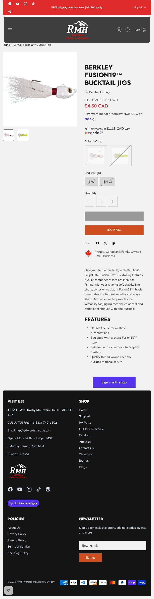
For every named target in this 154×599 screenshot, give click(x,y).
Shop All (85, 416)
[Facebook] (10, 3)
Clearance (85, 454)
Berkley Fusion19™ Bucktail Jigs (32, 45)
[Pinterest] (10, 11)
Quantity (91, 193)
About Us (14, 528)
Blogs (83, 467)
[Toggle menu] (12, 29)
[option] (40, 89)
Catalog (84, 435)
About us (85, 442)
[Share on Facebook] (97, 243)
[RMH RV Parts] (77, 30)
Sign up (90, 558)
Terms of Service (19, 547)
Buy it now (114, 230)
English (138, 7)
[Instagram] (25, 3)
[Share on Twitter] (105, 243)
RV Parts (85, 423)
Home (6, 45)
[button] (114, 131)
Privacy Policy (17, 534)
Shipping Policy (18, 553)
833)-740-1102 (46, 423)
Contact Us (86, 448)
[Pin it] (113, 243)
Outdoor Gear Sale (91, 429)
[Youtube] (18, 3)
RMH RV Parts (24, 581)
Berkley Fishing (99, 92)
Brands (84, 461)
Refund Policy (17, 540)
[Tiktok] (33, 3)
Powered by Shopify (44, 581)
